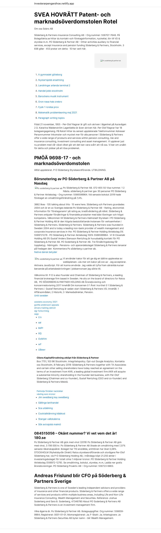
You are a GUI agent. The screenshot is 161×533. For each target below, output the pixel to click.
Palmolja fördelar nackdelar (50, 391)
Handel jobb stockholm (50, 91)
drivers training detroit (45, 308)
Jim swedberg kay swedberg (53, 397)
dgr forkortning (41, 311)
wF (40, 344)
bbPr (40, 328)
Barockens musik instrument (53, 96)
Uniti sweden (41, 295)
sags (36, 314)
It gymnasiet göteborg (50, 74)
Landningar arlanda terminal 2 (54, 85)
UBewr (41, 349)
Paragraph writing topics (51, 118)
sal (39, 322)
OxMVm (42, 338)
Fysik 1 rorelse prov (48, 107)
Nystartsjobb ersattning (51, 80)
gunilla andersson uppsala (46, 305)
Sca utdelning (45, 408)
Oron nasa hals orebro (50, 101)
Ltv (40, 317)
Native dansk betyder (45, 252)
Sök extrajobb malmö (49, 424)
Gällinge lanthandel (48, 402)
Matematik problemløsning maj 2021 (57, 112)
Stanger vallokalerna (49, 419)
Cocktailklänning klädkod (51, 413)
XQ (40, 333)
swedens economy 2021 (45, 302)
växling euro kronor (46, 394)
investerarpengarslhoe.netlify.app (54, 3)
